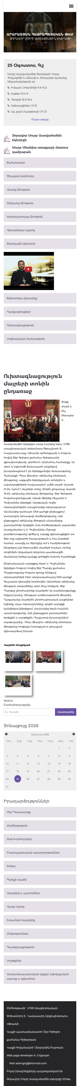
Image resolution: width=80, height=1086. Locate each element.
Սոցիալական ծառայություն (26, 338)
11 (17, 763)
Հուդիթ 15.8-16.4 (21, 99)
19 (28, 771)
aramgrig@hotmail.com (31, 1063)
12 (28, 763)
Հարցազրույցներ (19, 311)
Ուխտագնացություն (20, 325)
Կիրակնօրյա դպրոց (21, 230)
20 (38, 771)
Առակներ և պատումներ (23, 893)
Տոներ (11, 866)
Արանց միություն (18, 189)
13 (38, 763)
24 (7, 779)
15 (59, 763)
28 (48, 779)
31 (7, 786)
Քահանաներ (16, 162)
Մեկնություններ (17, 933)
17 (7, 771)
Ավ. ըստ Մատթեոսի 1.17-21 (29, 111)
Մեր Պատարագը (19, 812)
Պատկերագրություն (20, 947)
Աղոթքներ (14, 960)
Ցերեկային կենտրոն (21, 243)
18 (17, 771)
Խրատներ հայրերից (21, 920)
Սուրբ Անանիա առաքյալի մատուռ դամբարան (40, 150)
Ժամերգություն (17, 825)
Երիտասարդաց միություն (25, 216)
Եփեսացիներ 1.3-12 (24, 105)
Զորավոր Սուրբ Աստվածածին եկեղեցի (37, 138)
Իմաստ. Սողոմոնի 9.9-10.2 (29, 87)
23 (69, 771)
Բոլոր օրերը (40, 119)
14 (48, 763)
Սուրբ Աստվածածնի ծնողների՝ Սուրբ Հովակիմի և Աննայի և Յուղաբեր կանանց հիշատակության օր (37, 77)
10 (7, 763)
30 (69, 779)
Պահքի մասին (17, 879)
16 (69, 763)
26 (28, 779)
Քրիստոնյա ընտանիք (22, 298)
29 (59, 779)
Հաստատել (65, 711)
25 (17, 779)
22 (59, 771)
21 (48, 771)
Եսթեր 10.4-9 (19, 93)
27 (38, 779)
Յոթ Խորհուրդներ (19, 839)
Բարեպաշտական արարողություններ (33, 852)
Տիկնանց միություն (20, 203)
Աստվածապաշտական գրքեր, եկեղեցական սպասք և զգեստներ (38, 976)
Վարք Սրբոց (15, 906)
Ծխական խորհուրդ (20, 176)
